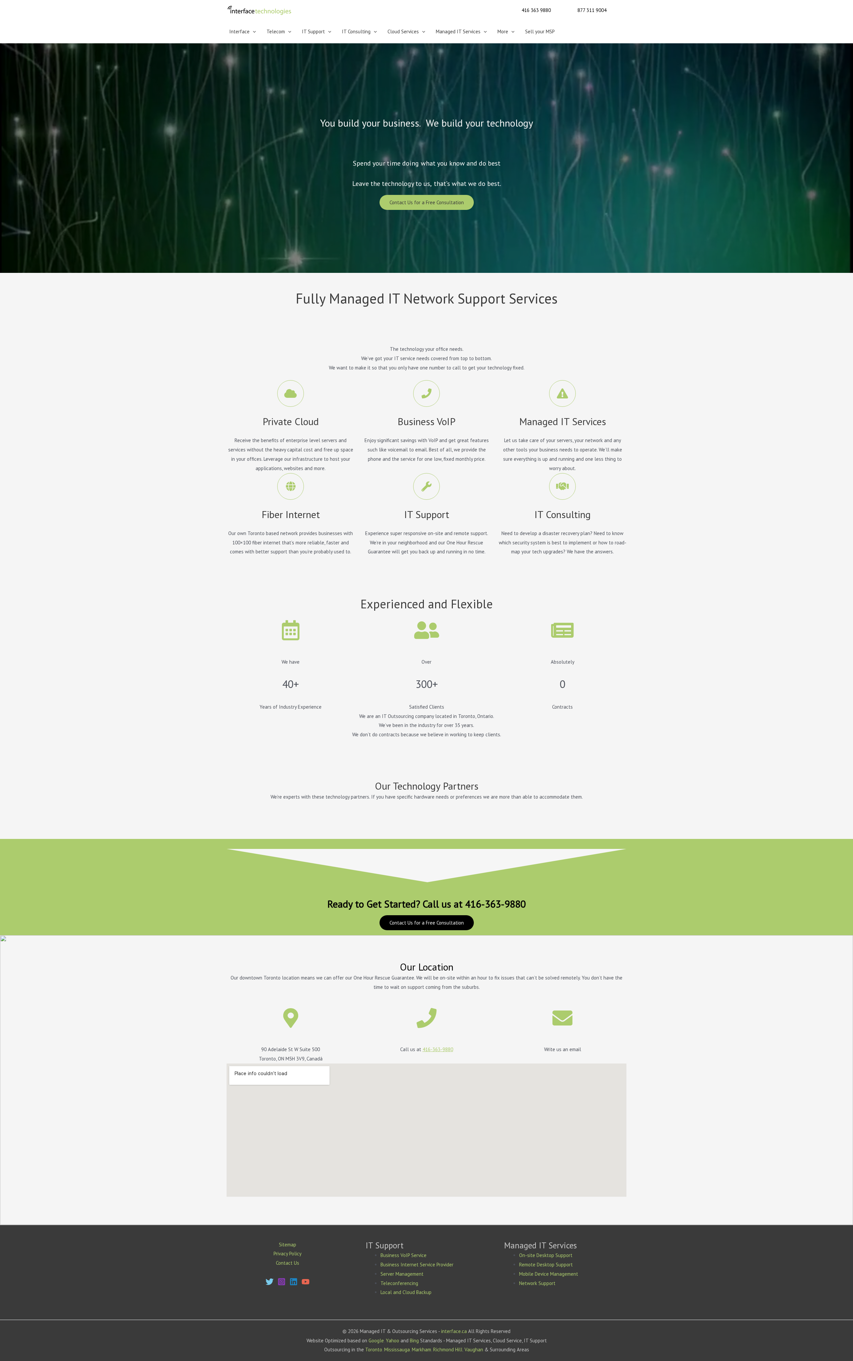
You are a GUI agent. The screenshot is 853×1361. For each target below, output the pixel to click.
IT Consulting (356, 31)
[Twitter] (270, 1282)
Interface (239, 31)
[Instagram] (282, 1282)
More (502, 31)
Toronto (373, 1349)
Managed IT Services (458, 31)
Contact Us (287, 1263)
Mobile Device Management (548, 1274)
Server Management (402, 1274)
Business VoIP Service (403, 1255)
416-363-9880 (438, 1049)
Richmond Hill (447, 1349)
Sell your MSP (540, 31)
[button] (536, 10)
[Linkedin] (294, 1282)
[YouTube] (306, 1282)
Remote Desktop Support (546, 1264)
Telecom (276, 31)
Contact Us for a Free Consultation (427, 202)
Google (376, 1340)
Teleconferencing (399, 1283)
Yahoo (392, 1340)
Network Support (537, 1283)
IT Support (313, 31)
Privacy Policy (288, 1253)
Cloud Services (403, 31)
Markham (421, 1349)
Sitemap (287, 1244)
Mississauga (397, 1349)
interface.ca (454, 1331)
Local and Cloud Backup (406, 1292)
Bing (414, 1340)
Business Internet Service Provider (417, 1264)
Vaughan (473, 1349)
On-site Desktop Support (545, 1255)
